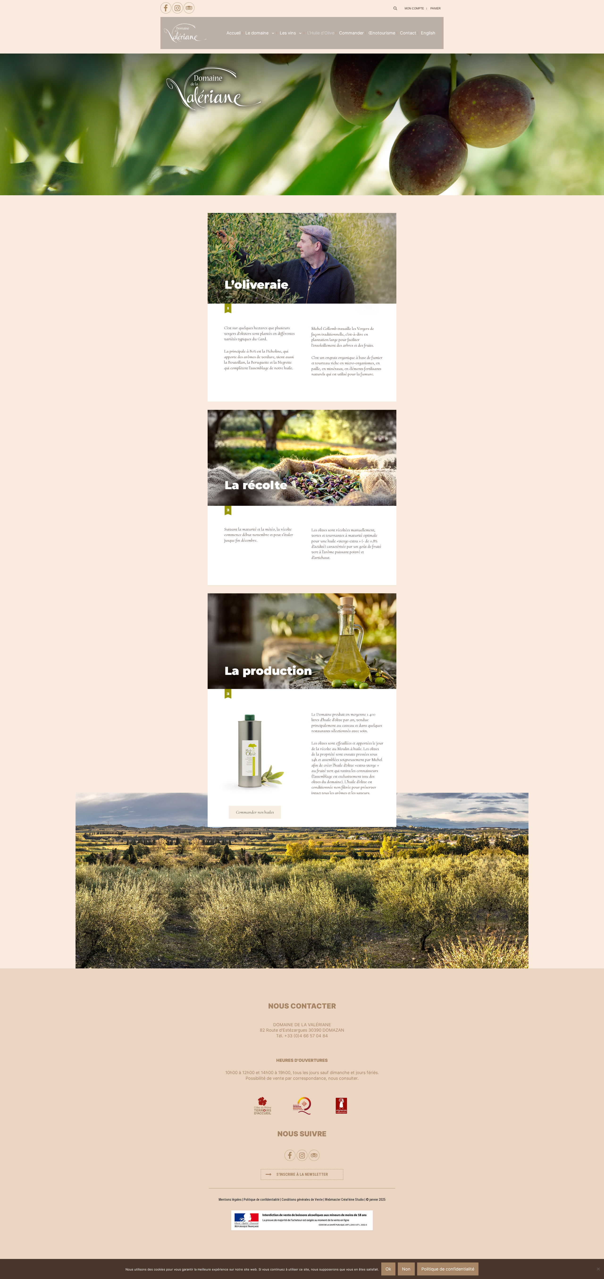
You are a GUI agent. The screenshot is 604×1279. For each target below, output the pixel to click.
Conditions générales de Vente (302, 1199)
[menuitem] (428, 33)
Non (406, 1269)
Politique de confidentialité (262, 1199)
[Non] (598, 1269)
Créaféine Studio (352, 1199)
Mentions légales (230, 1199)
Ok (388, 1269)
